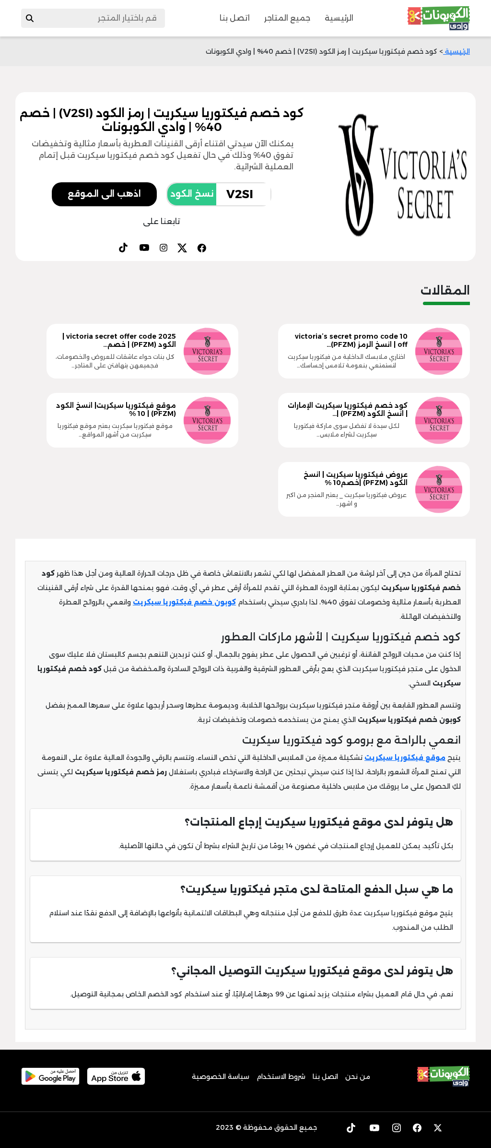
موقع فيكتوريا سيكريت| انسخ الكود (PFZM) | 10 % (116, 409)
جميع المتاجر (287, 18)
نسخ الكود (191, 194)
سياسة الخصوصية (220, 1076)
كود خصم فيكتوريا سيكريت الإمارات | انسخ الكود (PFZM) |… (348, 409)
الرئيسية (339, 18)
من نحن (357, 1076)
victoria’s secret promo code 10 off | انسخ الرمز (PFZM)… (351, 340)
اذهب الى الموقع (104, 194)
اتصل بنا (235, 18)
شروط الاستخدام (281, 1076)
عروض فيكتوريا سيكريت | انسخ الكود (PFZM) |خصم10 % (356, 478)
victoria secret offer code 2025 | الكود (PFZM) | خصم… (119, 340)
